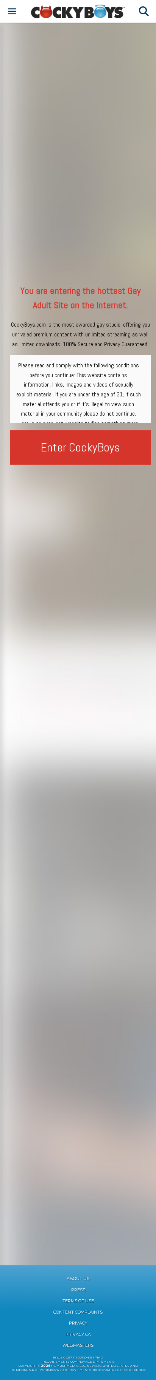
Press (78, 1290)
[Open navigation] (12, 11)
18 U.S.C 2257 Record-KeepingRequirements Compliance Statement (77, 1359)
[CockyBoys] (78, 11)
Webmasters (78, 1345)
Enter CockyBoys (80, 447)
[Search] (144, 11)
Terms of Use (78, 1300)
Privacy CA (78, 1334)
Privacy (78, 1323)
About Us (78, 1278)
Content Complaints (78, 1312)
